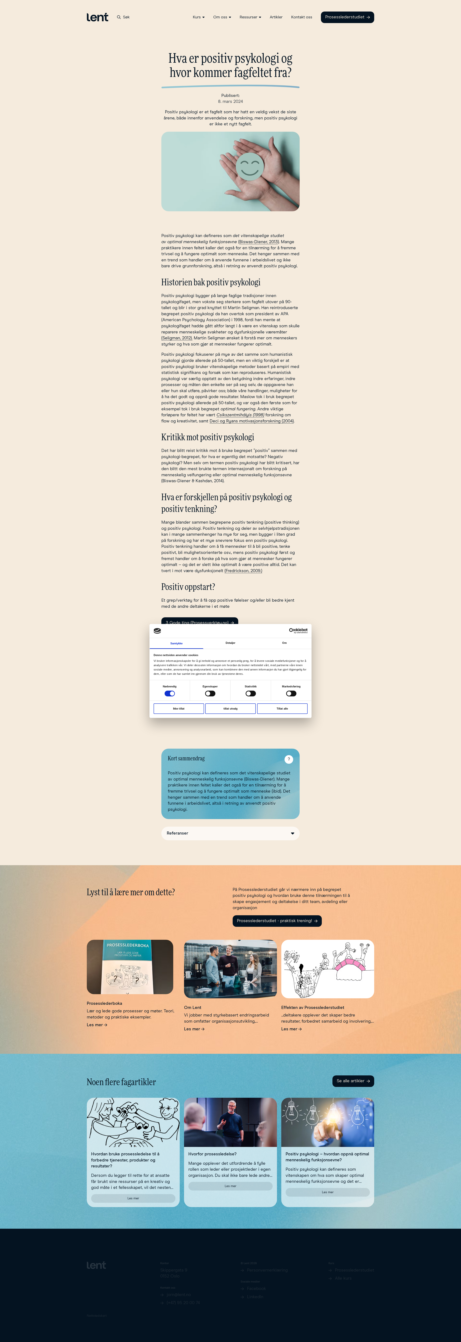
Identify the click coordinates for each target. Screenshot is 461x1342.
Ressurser (248, 17)
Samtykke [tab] (176, 643)
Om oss (220, 17)
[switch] (210, 693)
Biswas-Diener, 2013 (258, 242)
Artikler (276, 17)
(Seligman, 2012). (177, 338)
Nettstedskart (97, 1311)
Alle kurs (343, 1274)
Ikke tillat (178, 708)
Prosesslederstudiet (344, 17)
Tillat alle (282, 708)
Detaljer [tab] (231, 642)
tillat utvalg (230, 708)
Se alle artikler (350, 1081)
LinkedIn (255, 1292)
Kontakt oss (301, 17)
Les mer (95, 1025)
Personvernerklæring (267, 1265)
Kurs (197, 17)
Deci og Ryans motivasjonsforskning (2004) (252, 421)
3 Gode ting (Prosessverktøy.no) (197, 623)
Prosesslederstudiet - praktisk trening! (274, 921)
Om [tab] (284, 642)
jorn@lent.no (179, 1290)
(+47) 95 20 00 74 (183, 1298)
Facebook (256, 1284)
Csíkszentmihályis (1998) (240, 415)
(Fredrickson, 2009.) (243, 571)
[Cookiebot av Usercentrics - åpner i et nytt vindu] (292, 631)
